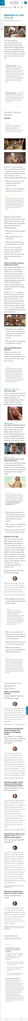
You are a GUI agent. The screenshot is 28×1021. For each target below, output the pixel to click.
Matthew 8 (10, 15)
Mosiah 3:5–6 (15, 985)
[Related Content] (21, 7)
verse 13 (19, 299)
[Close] (2, 20)
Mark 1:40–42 (15, 389)
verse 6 (19, 991)
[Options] (25, 7)
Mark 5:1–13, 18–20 (9, 457)
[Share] (2, 29)
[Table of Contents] (2, 7)
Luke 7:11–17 (12, 292)
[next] (21, 1019)
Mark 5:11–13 (17, 836)
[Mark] (2, 24)
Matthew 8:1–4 (8, 389)
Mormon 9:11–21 (14, 956)
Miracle (18, 176)
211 (11, 887)
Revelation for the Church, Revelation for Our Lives (14, 927)
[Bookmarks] (18, 7)
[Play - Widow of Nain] (6, 323)
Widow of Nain (9, 307)
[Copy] (2, 27)
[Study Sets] (15, 7)
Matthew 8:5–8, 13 (9, 423)
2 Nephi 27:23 (9, 567)
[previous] (7, 1019)
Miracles (13, 594)
